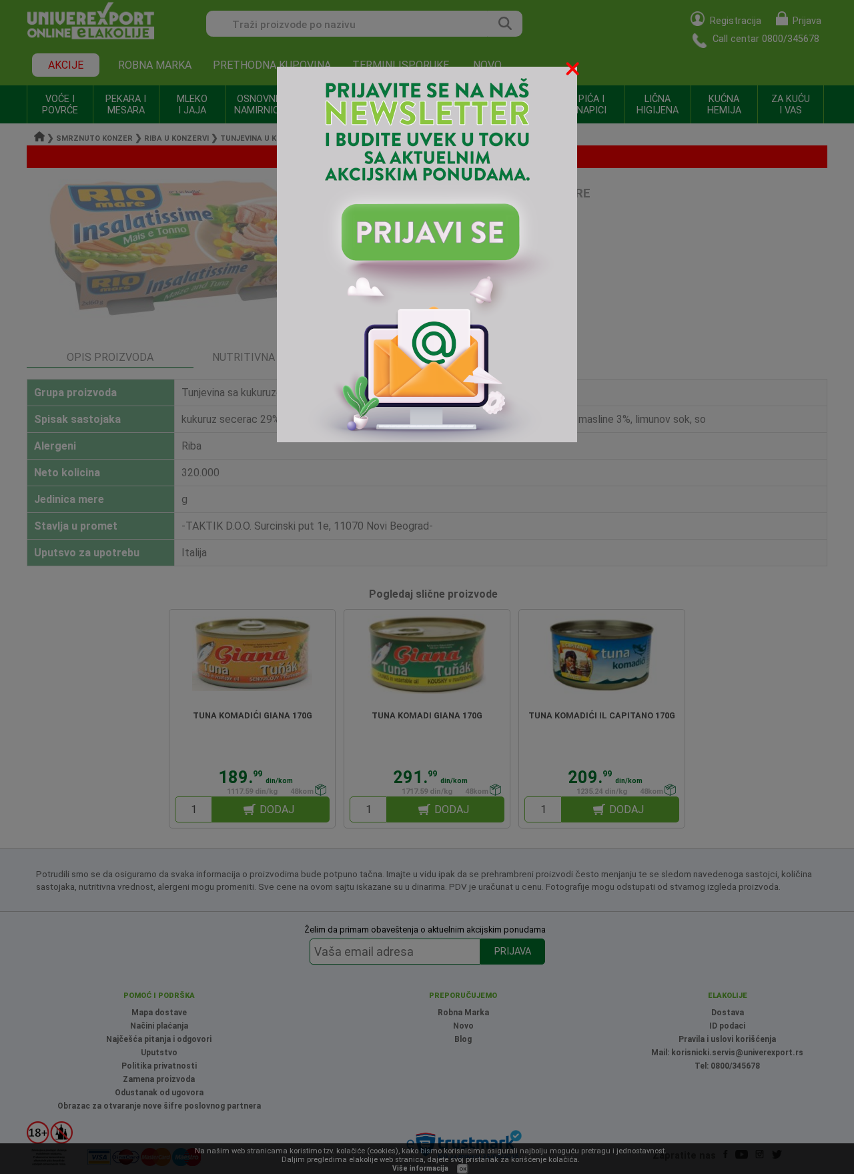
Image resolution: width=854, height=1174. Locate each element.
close (574, 71)
